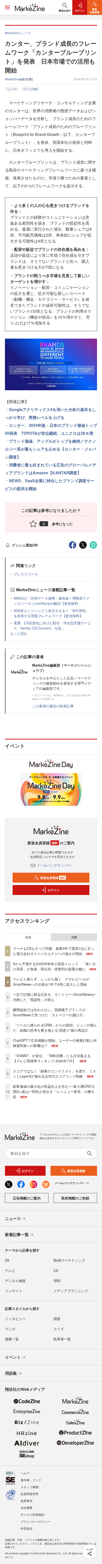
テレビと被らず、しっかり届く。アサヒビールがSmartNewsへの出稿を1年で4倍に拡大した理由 (51, 982)
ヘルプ (25, 1473)
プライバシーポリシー (35, 1521)
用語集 (11, 1373)
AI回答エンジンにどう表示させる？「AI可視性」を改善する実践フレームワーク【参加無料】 (51, 613)
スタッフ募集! (30, 1487)
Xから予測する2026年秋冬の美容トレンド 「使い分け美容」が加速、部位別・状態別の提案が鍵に (54, 966)
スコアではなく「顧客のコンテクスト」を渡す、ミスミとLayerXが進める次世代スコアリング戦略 (54, 1073)
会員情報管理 (29, 1494)
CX (55, 1270)
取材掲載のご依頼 (75, 1197)
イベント (13, 1357)
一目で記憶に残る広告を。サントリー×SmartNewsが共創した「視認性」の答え (54, 997)
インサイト (13, 1290)
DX (7, 1260)
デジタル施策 (15, 1280)
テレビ (10, 1270)
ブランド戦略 (30, 89)
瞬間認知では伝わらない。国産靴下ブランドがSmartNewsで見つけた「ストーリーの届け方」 (49, 1012)
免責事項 (26, 1501)
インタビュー (15, 1318)
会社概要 (26, 1507)
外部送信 (26, 1528)
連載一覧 (12, 1338)
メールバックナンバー (54, 865)
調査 (56, 1318)
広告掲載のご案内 (27, 1197)
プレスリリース (26, 573)
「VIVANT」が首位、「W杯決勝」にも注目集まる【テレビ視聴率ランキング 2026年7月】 (52, 1058)
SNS (56, 1280)
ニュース (12, 89)
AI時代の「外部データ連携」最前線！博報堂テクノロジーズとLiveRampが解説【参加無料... (52, 601)
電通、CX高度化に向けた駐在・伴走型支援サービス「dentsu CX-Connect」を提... (52, 625)
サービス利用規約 (32, 1514)
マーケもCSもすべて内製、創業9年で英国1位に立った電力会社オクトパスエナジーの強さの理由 (53, 951)
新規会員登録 (52, 877)
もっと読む (18, 633)
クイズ (58, 1328)
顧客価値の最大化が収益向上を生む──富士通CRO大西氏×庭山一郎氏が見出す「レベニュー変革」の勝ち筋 (54, 1091)
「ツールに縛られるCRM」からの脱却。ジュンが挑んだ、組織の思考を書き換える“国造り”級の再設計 (55, 1027)
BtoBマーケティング (69, 1260)
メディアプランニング (70, 1290)
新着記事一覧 (17, 1234)
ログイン (53, 890)
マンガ (10, 1328)
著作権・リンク (31, 1480)
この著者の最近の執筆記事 (53, 705)
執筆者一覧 (62, 1338)
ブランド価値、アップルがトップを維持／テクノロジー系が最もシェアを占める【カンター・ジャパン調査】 (50, 449)
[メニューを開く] (7, 7)
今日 (28, 937)
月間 (74, 937)
